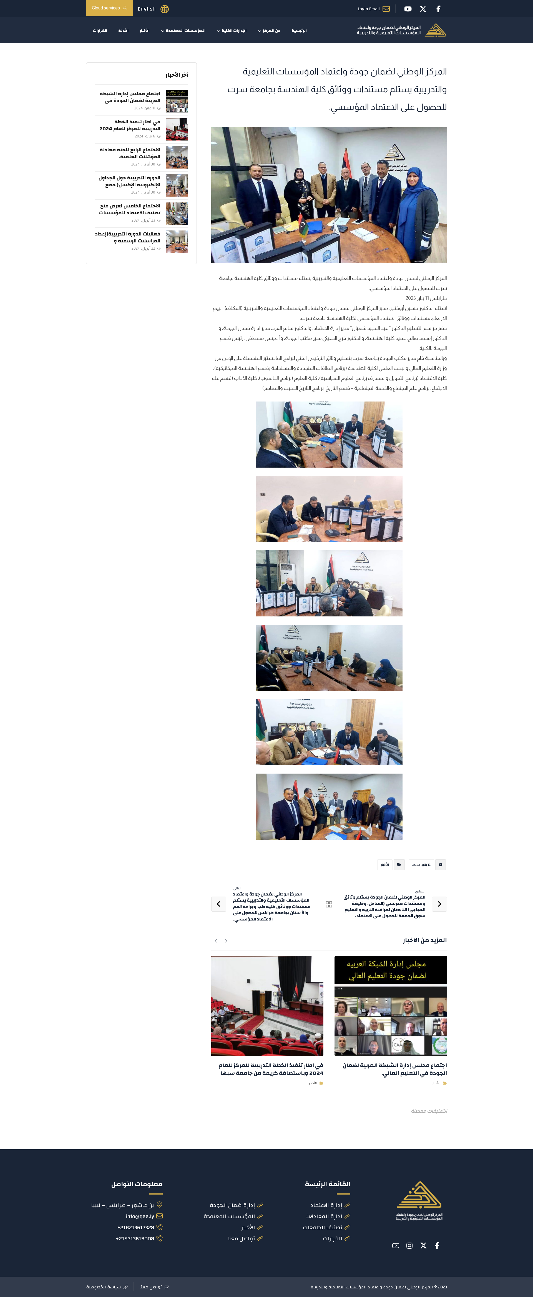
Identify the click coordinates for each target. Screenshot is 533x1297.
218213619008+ (135, 1238)
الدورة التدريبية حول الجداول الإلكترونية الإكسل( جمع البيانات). (129, 184)
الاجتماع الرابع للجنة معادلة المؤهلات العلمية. (130, 153)
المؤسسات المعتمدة (229, 1216)
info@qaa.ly (139, 1216)
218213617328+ (135, 1227)
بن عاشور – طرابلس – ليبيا (122, 1205)
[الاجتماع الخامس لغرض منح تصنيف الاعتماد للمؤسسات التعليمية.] (177, 213)
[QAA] (401, 29)
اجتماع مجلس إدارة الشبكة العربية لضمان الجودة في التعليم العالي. (130, 100)
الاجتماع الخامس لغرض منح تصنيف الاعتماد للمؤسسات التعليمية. (129, 212)
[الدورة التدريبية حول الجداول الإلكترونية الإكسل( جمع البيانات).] (177, 185)
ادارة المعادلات (323, 1216)
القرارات (332, 1238)
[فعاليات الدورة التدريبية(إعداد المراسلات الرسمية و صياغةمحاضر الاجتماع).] (177, 241)
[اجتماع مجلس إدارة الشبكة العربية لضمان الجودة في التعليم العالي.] (177, 101)
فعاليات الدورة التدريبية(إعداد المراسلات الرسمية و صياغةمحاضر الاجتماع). (127, 240)
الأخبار (385, 865)
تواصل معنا (241, 1238)
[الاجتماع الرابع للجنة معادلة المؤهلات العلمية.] (177, 157)
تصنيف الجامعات (322, 1227)
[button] (437, 1246)
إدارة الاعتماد (326, 1205)
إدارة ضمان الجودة (232, 1205)
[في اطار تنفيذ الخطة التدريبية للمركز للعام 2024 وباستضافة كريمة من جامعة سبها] (177, 129)
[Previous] (226, 941)
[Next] (216, 941)
